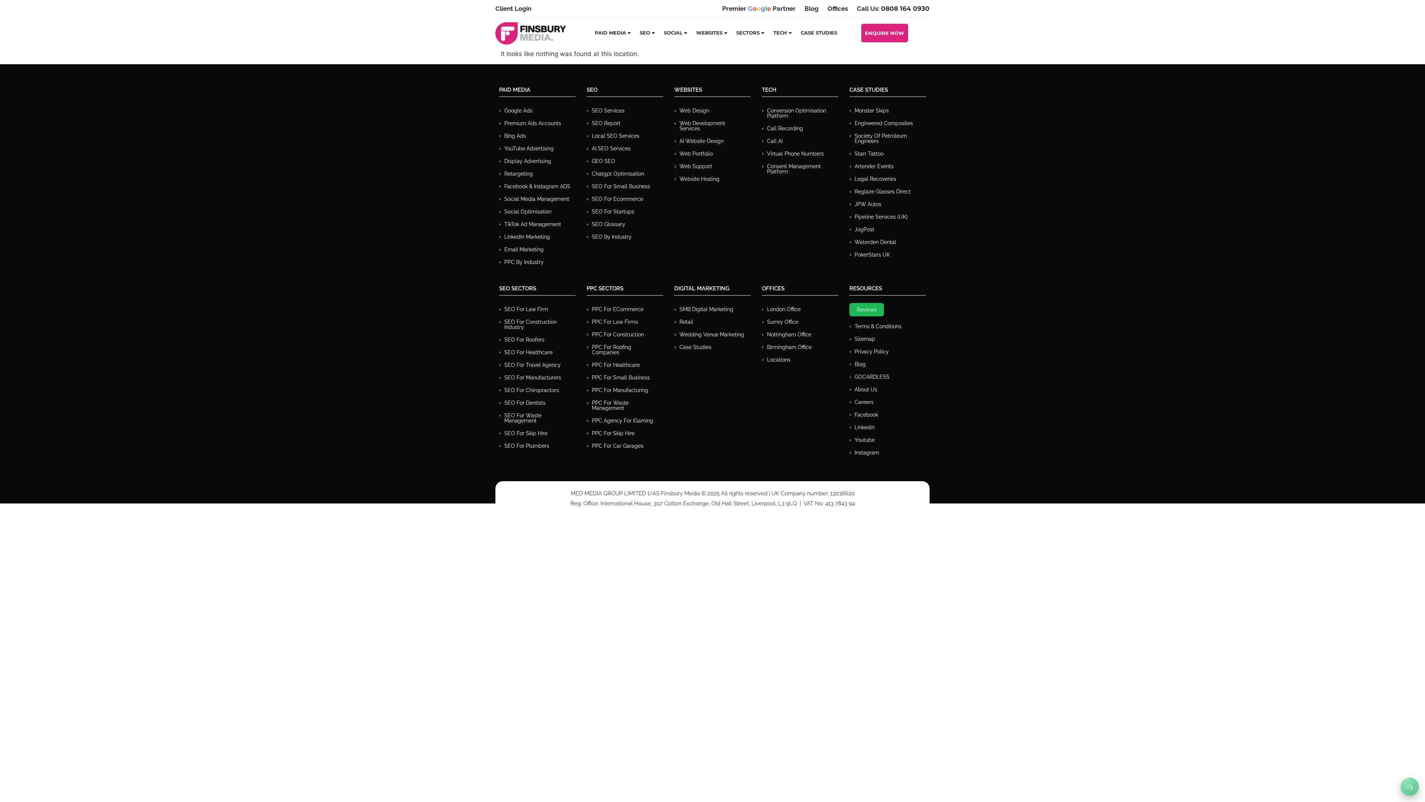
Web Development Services (702, 125)
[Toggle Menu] (1410, 786)
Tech (780, 33)
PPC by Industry (524, 262)
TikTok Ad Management (532, 224)
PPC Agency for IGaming (622, 421)
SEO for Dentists (525, 403)
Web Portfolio (696, 154)
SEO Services (608, 111)
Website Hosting (699, 179)
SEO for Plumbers (526, 446)
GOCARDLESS (872, 377)
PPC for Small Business (621, 378)
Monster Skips (872, 111)
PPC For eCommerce (617, 309)
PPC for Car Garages (617, 446)
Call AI (775, 141)
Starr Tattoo (869, 154)
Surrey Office (782, 322)
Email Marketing (524, 249)
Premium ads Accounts (532, 123)
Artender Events (874, 166)
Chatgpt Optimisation (618, 174)
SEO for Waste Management (522, 418)
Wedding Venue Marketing (711, 335)
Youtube (865, 440)
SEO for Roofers (524, 340)
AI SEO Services (611, 148)
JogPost (864, 229)
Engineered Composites (884, 123)
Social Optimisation (527, 212)
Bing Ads (515, 136)
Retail (686, 322)
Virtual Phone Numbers (795, 154)
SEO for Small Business (621, 186)
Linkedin (865, 427)
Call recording (785, 128)
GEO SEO (603, 161)
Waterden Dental (875, 242)
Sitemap (865, 339)
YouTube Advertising (529, 148)
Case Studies (819, 33)
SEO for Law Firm (526, 309)
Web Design (694, 111)
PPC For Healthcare (616, 365)
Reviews (867, 310)
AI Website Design (701, 141)
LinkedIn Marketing (527, 237)
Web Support (695, 166)
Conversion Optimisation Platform (796, 113)
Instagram (867, 453)
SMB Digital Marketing (706, 309)
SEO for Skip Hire (525, 433)
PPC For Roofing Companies (611, 349)
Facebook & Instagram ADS (537, 186)
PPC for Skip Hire (613, 433)
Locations (778, 360)
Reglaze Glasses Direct (883, 192)
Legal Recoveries (875, 179)
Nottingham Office (789, 335)
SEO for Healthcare (528, 352)
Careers (864, 402)
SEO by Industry (612, 237)
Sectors (748, 33)
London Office (783, 309)
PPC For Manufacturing (620, 390)
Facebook (866, 415)
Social (673, 33)
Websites (709, 33)
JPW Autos (868, 204)
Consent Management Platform (794, 169)
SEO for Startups (613, 212)
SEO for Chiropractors (531, 390)
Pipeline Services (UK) (881, 217)
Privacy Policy (872, 352)
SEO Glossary (608, 224)
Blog (860, 364)
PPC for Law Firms (615, 322)
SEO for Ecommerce (617, 199)
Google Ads (518, 111)
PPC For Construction (618, 335)
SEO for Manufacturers (532, 378)
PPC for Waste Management (610, 405)
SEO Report (606, 123)
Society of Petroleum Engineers (881, 138)
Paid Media (610, 33)
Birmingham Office (789, 347)
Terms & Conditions (878, 326)
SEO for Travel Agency (532, 365)
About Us (866, 389)
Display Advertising (527, 161)
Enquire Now (884, 33)
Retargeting (518, 174)
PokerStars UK (872, 255)
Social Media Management (536, 199)
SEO (645, 33)
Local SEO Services (615, 136)
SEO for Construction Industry (530, 324)
